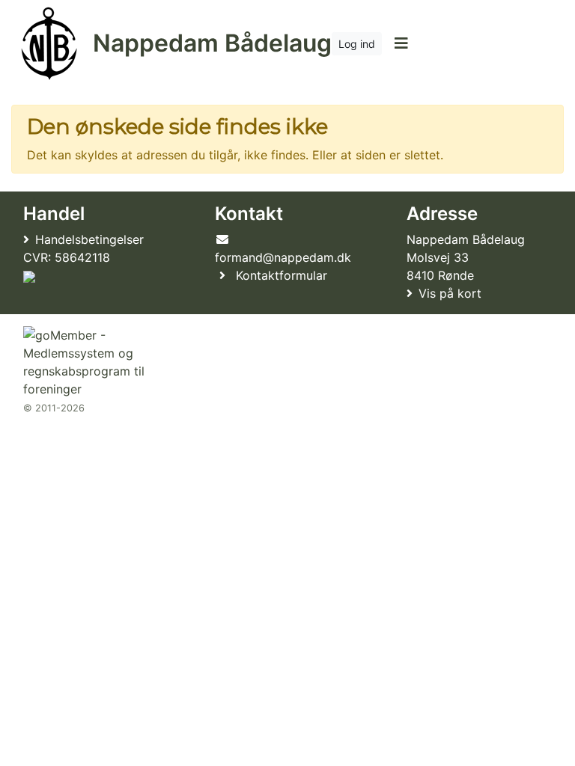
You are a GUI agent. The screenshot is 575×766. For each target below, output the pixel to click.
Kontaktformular (281, 275)
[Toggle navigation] (401, 43)
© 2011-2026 (54, 408)
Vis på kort (450, 293)
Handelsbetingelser (89, 239)
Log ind (356, 43)
